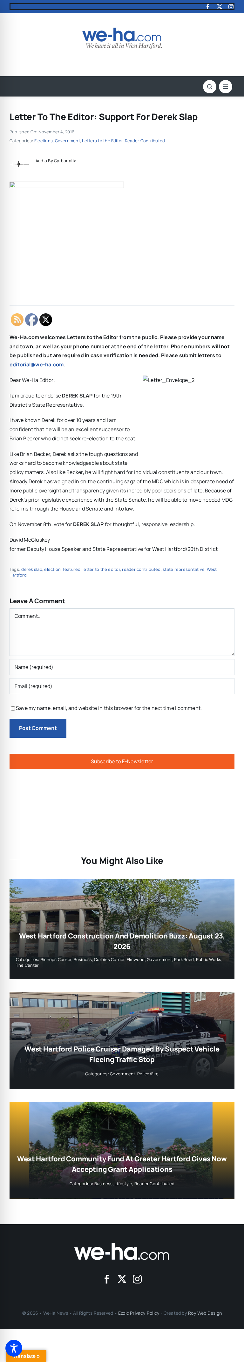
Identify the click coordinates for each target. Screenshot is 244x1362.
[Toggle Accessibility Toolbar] (14, 1348)
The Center (27, 965)
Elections (43, 141)
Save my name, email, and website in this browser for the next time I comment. (109, 707)
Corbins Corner (109, 959)
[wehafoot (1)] (122, 1245)
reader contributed (141, 569)
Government (67, 141)
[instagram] (231, 6)
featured (72, 569)
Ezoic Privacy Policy (138, 1313)
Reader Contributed (145, 141)
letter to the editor (101, 569)
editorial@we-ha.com (37, 364)
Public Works (208, 959)
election (52, 569)
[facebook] (207, 6)
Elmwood (136, 959)
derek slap (31, 569)
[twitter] (219, 6)
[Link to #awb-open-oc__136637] (209, 86)
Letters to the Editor (102, 141)
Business (83, 959)
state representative (184, 569)
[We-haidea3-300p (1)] (122, 30)
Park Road (184, 959)
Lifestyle (123, 1183)
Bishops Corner (56, 959)
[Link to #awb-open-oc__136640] (225, 86)
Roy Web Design (205, 1313)
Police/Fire (148, 1074)
